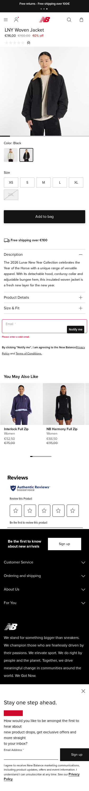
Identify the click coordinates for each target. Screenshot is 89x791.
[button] (16, 19)
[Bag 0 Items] (81, 19)
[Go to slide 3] (47, 9)
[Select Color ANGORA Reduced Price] (11, 155)
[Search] (69, 19)
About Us (11, 589)
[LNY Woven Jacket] (44, 91)
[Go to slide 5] (41, 457)
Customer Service (18, 562)
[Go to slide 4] (38, 457)
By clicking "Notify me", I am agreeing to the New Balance (39, 347)
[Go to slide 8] (48, 457)
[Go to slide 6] (43, 457)
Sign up (64, 544)
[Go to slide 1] (41, 9)
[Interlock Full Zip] (21, 404)
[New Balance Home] (44, 19)
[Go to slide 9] (50, 457)
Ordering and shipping (22, 575)
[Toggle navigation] (5, 19)
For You (10, 602)
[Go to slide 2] (44, 9)
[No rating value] (16, 42)
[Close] (83, 690)
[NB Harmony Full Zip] (63, 404)
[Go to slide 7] (45, 457)
